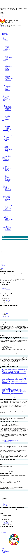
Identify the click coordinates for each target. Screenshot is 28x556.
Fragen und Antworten (8, 80)
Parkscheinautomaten (8, 163)
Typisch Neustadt (7, 126)
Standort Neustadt (5, 160)
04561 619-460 (8, 313)
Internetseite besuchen (6, 504)
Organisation (6, 48)
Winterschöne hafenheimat (7, 227)
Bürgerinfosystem (4, 33)
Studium (6, 73)
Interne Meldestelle (7, 49)
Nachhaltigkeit (7, 170)
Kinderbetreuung (5, 98)
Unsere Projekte (7, 155)
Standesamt (6, 55)
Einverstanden (2, 13)
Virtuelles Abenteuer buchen (9, 234)
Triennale (6, 204)
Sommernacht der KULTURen (9, 135)
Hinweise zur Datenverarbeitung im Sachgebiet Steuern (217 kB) (12, 393)
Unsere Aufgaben (7, 148)
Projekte (6, 178)
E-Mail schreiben (5, 503)
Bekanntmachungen (5, 34)
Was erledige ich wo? (6, 43)
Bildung (4, 100)
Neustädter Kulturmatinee (6, 144)
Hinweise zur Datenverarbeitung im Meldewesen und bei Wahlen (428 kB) (13, 390)
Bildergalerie (6, 89)
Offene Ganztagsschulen (6, 99)
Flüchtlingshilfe (7, 119)
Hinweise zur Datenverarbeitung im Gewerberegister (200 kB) (12, 389)
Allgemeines (6, 218)
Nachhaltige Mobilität (8, 84)
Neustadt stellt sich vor (8, 86)
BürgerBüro (3, 30)
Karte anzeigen (4, 288)
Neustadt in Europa (7, 90)
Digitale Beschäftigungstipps (9, 219)
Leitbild (6, 176)
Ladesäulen (6, 164)
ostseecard (6, 150)
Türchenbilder (7, 201)
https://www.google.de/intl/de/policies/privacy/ (11, 440)
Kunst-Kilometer (7, 127)
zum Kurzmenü (4, 3)
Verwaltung (4, 60)
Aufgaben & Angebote (8, 108)
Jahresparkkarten (7, 165)
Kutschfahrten (7, 232)
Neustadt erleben (5, 130)
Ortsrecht (6, 58)
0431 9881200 (7, 501)
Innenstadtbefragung (6, 159)
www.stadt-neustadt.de (17, 277)
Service (6, 222)
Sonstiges (3, 265)
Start (2, 264)
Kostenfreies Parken (7, 166)
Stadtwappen (7, 88)
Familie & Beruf (7, 109)
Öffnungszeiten (4, 16)
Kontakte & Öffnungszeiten (7, 44)
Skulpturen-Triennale (7, 134)
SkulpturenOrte (7, 209)
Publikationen (6, 173)
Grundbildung (7, 226)
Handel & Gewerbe (6, 161)
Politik (4, 74)
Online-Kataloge (7, 220)
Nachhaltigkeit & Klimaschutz (7, 168)
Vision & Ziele (6, 175)
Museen (4, 136)
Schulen (6, 101)
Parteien (6, 79)
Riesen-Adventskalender (8, 179)
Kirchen (6, 118)
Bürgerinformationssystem (8, 57)
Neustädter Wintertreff (8, 231)
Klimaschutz (6, 169)
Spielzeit (6, 140)
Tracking (3, 553)
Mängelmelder (4, 31)
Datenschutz (3, 266)
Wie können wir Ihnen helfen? (4, 25)
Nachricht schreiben (6, 316)
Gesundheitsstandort (6, 167)
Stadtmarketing (7, 70)
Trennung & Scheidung (8, 110)
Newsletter (6, 59)
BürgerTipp (6, 56)
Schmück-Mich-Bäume (8, 230)
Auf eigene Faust (7, 124)
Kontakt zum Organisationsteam (9, 208)
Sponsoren (6, 206)
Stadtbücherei (5, 217)
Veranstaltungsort (7, 199)
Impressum (3, 552)
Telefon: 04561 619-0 (6, 520)
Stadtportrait (5, 85)
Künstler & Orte (7, 212)
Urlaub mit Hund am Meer (8, 153)
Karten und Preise (7, 141)
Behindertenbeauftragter (8, 65)
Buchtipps (6, 202)
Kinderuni (6, 103)
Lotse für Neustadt (7, 87)
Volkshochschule (5, 225)
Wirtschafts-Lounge (6, 185)
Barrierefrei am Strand (8, 154)
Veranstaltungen (5, 95)
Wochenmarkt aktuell (8, 189)
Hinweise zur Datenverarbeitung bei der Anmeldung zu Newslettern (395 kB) (14, 373)
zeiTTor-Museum (7, 128)
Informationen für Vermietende (9, 149)
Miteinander (5, 113)
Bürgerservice (5, 50)
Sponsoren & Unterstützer (8, 214)
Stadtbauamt (7, 69)
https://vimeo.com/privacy (7, 441)
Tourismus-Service (5, 147)
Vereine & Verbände (6, 96)
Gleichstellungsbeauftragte (9, 66)
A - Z (2, 17)
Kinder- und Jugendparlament (9, 78)
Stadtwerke (4, 184)
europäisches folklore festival (9, 133)
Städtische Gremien (7, 76)
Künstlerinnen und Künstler (8, 205)
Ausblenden (2, 12)
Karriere (6, 64)
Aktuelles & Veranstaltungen (9, 107)
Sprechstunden (7, 47)
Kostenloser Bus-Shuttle (8, 213)
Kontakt (3, 15)
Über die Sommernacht (8, 211)
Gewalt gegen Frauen (8, 111)
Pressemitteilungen (7, 180)
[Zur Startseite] (9, 23)
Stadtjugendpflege (6, 105)
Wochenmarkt (5, 187)
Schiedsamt (6, 117)
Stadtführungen (7, 125)
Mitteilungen (6, 40)
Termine (6, 200)
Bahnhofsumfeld (7, 83)
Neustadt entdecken (6, 123)
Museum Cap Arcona (8, 129)
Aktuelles (4, 39)
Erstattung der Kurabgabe (8, 151)
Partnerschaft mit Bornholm (8, 91)
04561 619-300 (8, 289)
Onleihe (6, 221)
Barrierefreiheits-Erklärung (5, 551)
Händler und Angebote (8, 190)
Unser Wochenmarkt (7, 188)
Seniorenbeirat (7, 77)
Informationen (7, 198)
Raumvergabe (7, 53)
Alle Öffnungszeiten (3, 532)
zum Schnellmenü (4, 2)
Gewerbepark (5, 186)
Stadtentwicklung (5, 81)
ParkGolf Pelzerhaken (8, 156)
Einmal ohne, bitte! (7, 191)
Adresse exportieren (5, 303)
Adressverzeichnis (7, 45)
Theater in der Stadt (6, 139)
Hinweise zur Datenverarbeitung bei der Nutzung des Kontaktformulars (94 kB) (14, 376)
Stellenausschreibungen (5, 32)
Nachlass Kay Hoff (7, 104)
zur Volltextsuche (4, 4)
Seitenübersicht (4, 550)
